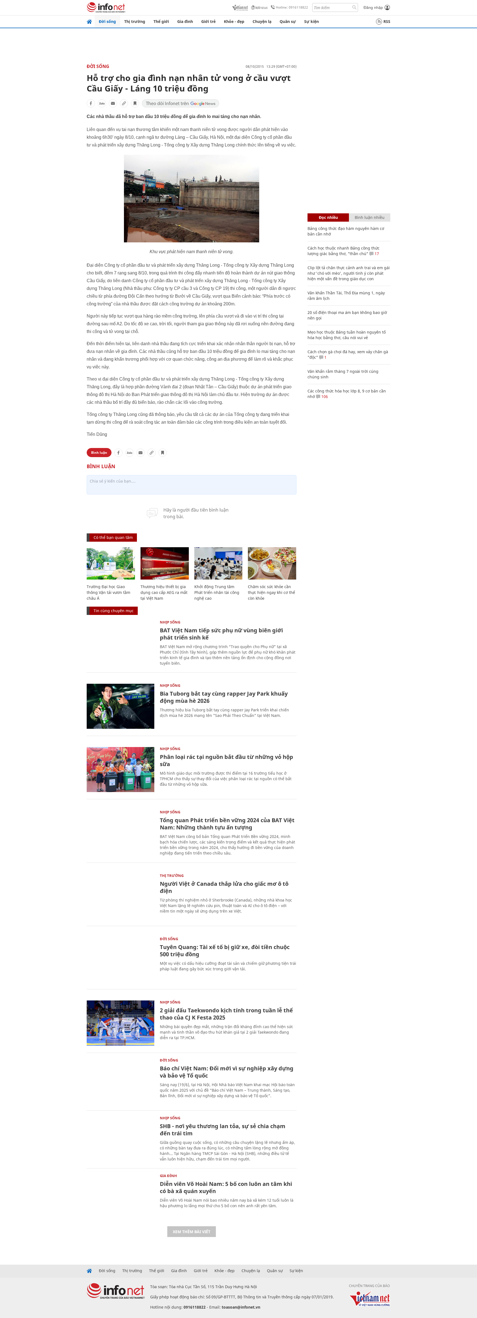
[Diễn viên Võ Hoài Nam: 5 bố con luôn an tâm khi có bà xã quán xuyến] (120, 1196)
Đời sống (107, 21)
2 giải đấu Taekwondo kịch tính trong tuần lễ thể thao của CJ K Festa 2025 (226, 1014)
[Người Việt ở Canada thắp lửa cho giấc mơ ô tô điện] (120, 896)
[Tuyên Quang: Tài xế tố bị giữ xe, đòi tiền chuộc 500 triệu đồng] (120, 959)
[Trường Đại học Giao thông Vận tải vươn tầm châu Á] (111, 563)
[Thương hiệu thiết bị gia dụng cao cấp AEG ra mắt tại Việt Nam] (165, 563)
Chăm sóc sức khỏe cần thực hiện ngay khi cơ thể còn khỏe (271, 592)
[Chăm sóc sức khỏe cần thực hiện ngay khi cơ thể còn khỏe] (272, 563)
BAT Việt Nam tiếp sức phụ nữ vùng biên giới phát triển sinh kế (221, 634)
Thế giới (161, 21)
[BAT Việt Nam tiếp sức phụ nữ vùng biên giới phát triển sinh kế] (120, 642)
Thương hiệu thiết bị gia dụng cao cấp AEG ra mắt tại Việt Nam (164, 592)
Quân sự (288, 21)
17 (376, 253)
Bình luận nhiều (370, 217)
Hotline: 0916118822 (292, 7)
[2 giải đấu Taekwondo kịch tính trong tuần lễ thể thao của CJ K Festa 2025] (120, 1023)
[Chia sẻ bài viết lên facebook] (91, 103)
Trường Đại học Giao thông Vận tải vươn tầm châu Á (108, 592)
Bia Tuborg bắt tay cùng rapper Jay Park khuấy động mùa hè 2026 (224, 697)
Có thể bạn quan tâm (113, 537)
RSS (386, 21)
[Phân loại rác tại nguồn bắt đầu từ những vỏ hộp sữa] (120, 769)
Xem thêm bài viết (191, 1231)
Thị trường (134, 21)
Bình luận (99, 452)
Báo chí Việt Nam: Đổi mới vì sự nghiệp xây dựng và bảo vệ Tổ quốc (226, 1072)
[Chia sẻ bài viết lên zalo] (102, 103)
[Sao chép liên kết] (124, 103)
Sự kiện (311, 21)
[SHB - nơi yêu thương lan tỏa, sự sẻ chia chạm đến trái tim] (120, 1138)
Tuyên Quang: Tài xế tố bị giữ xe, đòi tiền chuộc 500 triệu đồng (225, 950)
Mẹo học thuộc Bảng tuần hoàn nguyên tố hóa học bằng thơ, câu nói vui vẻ (347, 334)
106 (324, 396)
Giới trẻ (208, 21)
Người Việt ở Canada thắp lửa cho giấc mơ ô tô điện (224, 887)
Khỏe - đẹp (234, 21)
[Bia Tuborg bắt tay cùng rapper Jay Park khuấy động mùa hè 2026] (120, 706)
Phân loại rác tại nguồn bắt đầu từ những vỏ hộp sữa (226, 760)
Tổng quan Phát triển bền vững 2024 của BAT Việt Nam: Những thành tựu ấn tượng (227, 823)
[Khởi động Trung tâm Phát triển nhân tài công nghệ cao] (218, 563)
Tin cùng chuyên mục (114, 610)
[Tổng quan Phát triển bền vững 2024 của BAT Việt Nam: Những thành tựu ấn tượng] (120, 832)
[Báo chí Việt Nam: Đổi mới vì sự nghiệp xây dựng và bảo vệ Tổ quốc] (120, 1081)
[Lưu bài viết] (135, 103)
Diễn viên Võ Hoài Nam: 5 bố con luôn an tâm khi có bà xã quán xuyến (226, 1187)
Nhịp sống (170, 622)
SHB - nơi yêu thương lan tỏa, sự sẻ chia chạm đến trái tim (222, 1129)
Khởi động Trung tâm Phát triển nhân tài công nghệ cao (216, 592)
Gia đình (185, 21)
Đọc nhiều (328, 217)
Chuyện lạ (262, 21)
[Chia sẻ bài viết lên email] (113, 103)
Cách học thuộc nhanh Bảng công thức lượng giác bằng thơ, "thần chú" (344, 250)
